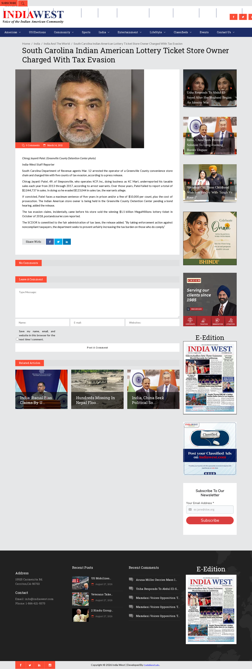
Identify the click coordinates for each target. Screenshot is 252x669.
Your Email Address (200, 503)
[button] (210, 88)
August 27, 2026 (103, 584)
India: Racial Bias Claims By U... (36, 400)
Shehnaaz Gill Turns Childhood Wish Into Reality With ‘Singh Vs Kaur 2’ (209, 192)
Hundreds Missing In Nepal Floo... (95, 400)
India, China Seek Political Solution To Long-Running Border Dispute (183, 145)
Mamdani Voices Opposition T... (157, 598)
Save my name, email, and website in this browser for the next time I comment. (37, 335)
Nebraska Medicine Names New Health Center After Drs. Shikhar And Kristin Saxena (209, 97)
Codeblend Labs (151, 665)
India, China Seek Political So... (148, 400)
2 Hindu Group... (102, 610)
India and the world (57, 43)
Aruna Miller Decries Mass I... (156, 580)
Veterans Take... (102, 594)
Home (26, 43)
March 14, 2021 (55, 145)
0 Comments (33, 145)
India (37, 43)
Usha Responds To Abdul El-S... (157, 589)
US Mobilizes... (101, 578)
